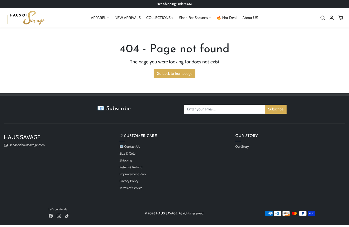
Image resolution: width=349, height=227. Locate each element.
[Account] (331, 17)
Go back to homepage (174, 73)
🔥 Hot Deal (227, 17)
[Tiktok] (67, 215)
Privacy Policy (128, 181)
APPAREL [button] (98, 17)
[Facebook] (51, 215)
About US (250, 17)
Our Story (242, 146)
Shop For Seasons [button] (193, 17)
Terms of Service (130, 188)
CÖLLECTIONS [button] (158, 17)
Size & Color (128, 153)
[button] (322, 17)
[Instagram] (59, 215)
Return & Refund (130, 167)
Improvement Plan (132, 174)
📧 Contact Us (129, 146)
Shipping (125, 160)
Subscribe (275, 109)
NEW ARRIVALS (128, 17)
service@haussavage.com (27, 145)
